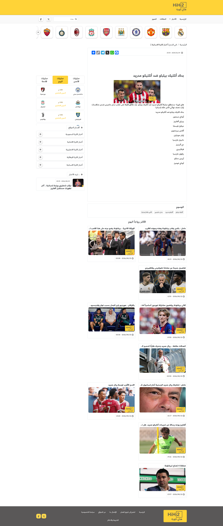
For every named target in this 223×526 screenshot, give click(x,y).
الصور (154, 19)
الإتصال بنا (113, 512)
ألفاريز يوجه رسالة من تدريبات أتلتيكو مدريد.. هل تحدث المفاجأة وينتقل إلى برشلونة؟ (162, 425)
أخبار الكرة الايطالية (75, 157)
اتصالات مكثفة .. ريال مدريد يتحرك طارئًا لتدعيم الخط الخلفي (162, 346)
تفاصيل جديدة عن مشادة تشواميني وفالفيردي (165, 268)
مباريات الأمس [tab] (76, 80)
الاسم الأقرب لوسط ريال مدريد (121, 385)
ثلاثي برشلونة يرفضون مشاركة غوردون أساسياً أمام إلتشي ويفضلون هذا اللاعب (162, 305)
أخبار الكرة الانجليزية (74, 149)
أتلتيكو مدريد (169, 212)
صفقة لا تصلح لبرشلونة (175, 465)
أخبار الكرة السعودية (74, 134)
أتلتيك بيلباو (179, 212)
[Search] (75, 19)
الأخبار (174, 19)
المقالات (163, 19)
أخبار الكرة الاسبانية (160, 44)
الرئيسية (183, 19)
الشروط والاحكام (113, 520)
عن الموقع (102, 512)
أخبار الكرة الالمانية (75, 142)
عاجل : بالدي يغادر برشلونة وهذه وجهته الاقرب (165, 228)
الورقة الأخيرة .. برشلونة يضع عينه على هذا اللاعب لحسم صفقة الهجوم (111, 228)
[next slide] (38, 32)
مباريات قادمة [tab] (44, 80)
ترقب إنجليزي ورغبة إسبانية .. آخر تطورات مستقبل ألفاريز (56, 186)
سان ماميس (159, 212)
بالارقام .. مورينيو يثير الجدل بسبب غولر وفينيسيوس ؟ (111, 305)
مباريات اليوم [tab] (60, 80)
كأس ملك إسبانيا (146, 212)
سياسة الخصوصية (88, 512)
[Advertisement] (78, 7)
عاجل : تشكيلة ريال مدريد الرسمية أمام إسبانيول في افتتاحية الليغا (162, 385)
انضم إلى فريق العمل (127, 512)
